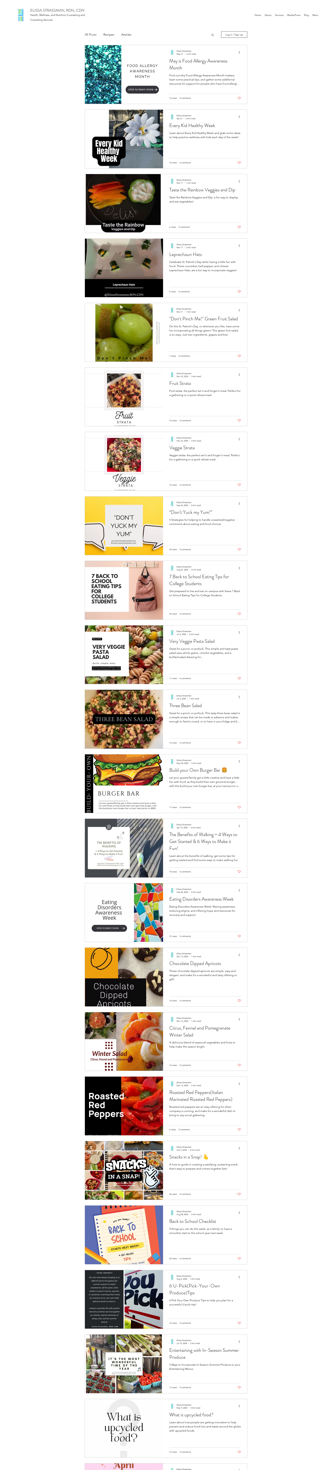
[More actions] (240, 52)
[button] (212, 35)
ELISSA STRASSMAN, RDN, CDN (57, 10)
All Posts (90, 35)
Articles (126, 35)
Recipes (108, 35)
